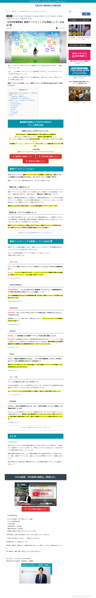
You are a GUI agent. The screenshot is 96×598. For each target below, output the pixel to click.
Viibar (13, 109)
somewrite (14, 105)
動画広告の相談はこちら (37, 161)
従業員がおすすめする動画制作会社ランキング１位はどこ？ (35, 232)
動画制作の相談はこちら (24, 156)
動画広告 (36, 16)
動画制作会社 (24, 18)
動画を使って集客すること (18, 96)
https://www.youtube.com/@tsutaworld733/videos (40, 151)
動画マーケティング (44, 16)
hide (26, 89)
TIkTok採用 (9, 558)
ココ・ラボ (14, 111)
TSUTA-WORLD (61, 28)
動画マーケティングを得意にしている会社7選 (21, 100)
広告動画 (60, 16)
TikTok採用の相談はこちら (37, 509)
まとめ (11, 114)
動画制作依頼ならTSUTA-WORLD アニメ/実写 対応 (23, 93)
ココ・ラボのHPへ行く (14, 394)
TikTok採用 (72, 37)
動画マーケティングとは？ (16, 94)
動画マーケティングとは (13, 18)
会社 (31, 18)
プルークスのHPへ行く (14, 278)
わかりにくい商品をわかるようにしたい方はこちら (35, 427)
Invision (13, 107)
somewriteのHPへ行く (14, 324)
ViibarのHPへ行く (13, 370)
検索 (70, 11)
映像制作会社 (29, 16)
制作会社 (54, 16)
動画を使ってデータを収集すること (21, 98)
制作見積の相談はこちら (50, 156)
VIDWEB (13, 113)
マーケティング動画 (18, 16)
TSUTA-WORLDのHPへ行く (16, 301)
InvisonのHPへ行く (13, 347)
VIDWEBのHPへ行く (14, 422)
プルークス (14, 102)
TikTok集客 (16, 558)
